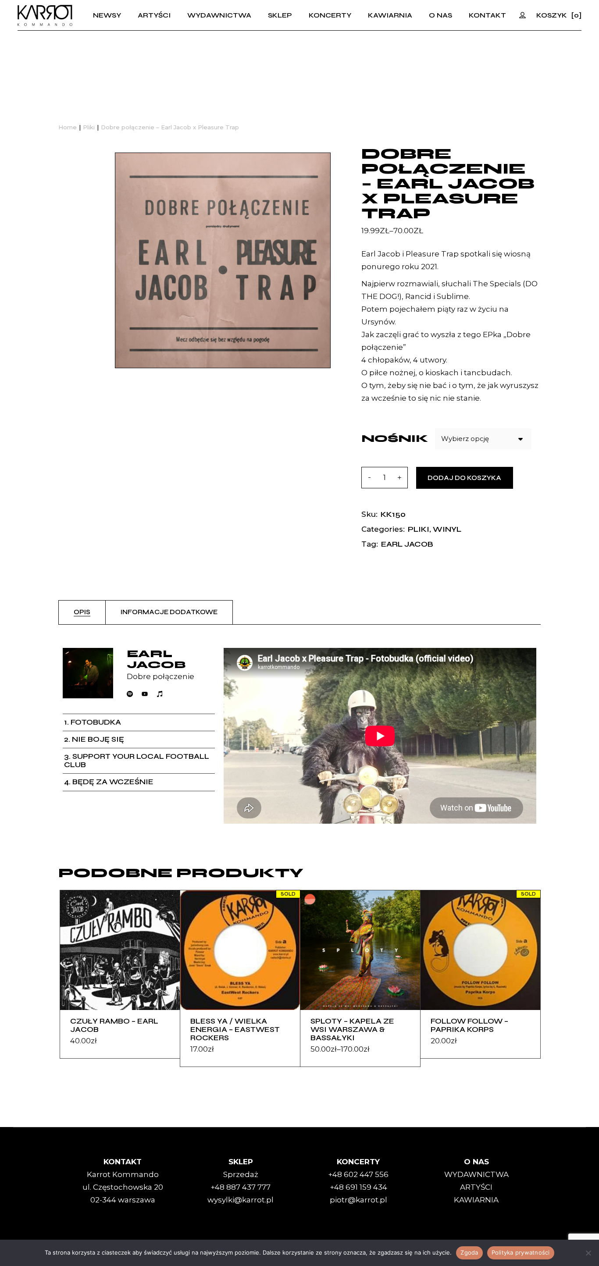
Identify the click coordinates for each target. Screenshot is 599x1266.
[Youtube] (145, 693)
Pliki (418, 529)
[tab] (82, 612)
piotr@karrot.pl (358, 1199)
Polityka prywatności (521, 1252)
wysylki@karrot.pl (240, 1199)
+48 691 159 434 (358, 1187)
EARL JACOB (407, 544)
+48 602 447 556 (358, 1174)
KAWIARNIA (476, 1199)
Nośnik (394, 438)
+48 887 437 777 (240, 1187)
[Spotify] (130, 693)
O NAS (476, 1161)
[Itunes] (160, 693)
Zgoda (469, 1252)
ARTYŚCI (476, 1187)
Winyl (447, 529)
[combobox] (483, 438)
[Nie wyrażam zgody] (588, 1252)
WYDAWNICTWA (476, 1174)
